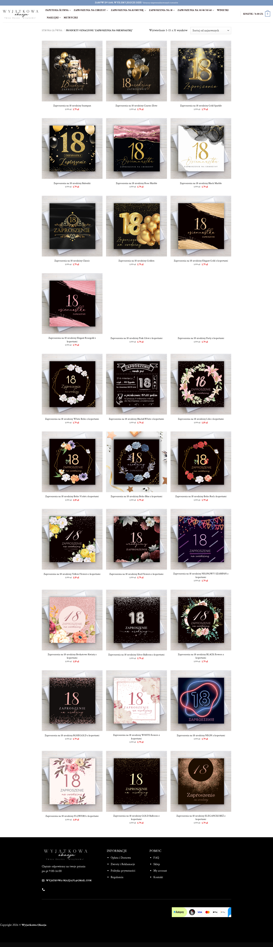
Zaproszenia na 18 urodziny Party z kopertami (201, 338)
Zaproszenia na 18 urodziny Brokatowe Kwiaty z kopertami (72, 656)
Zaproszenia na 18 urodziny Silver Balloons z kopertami (136, 654)
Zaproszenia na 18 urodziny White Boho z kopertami (72, 419)
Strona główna (52, 30)
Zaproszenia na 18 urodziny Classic (72, 260)
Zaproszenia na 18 (160, 10)
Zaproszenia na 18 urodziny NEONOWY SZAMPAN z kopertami (200, 575)
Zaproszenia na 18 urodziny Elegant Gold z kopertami (201, 260)
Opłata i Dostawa (121, 858)
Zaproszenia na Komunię (127, 10)
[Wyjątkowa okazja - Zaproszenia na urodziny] (21, 14)
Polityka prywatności (123, 871)
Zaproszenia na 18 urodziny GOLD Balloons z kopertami (136, 817)
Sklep (156, 864)
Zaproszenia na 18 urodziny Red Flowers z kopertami (136, 574)
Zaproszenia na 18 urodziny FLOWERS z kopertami (72, 816)
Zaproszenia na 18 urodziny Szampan (72, 105)
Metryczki (71, 17)
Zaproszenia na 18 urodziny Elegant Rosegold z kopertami (72, 339)
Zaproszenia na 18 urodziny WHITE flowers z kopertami (136, 736)
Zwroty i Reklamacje (123, 864)
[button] (256, 14)
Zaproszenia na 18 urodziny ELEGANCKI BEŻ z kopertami (200, 817)
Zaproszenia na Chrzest (90, 10)
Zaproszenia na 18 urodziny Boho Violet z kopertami (72, 496)
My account (160, 871)
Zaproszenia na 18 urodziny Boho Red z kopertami (201, 496)
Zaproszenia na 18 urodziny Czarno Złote (136, 105)
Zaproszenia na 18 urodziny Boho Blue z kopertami (136, 496)
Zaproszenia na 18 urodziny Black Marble (201, 183)
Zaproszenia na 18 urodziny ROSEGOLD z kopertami (72, 735)
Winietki (223, 10)
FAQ (156, 858)
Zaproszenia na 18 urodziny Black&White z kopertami (136, 419)
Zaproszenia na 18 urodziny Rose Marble (136, 183)
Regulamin (117, 877)
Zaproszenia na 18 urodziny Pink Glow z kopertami (136, 338)
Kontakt (158, 877)
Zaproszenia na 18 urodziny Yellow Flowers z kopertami (72, 574)
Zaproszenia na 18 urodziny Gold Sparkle (201, 105)
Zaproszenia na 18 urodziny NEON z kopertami (201, 735)
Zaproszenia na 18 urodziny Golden (136, 260)
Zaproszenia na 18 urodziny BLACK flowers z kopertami (201, 656)
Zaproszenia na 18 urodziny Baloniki (72, 183)
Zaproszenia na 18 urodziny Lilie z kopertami (201, 419)
